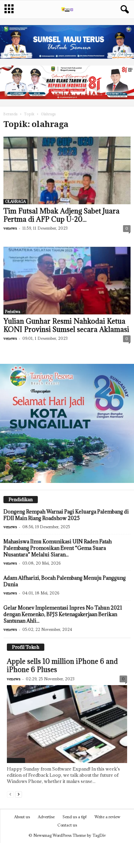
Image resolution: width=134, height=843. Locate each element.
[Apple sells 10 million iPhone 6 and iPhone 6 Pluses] (67, 724)
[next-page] (18, 794)
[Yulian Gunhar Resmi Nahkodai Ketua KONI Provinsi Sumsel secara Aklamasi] (67, 280)
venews (10, 228)
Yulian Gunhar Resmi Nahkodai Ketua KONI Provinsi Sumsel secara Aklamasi (66, 325)
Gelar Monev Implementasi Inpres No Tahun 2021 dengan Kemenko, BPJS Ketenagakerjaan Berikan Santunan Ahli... (62, 614)
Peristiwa (12, 311)
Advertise (46, 816)
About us (22, 816)
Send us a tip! (75, 816)
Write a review (107, 816)
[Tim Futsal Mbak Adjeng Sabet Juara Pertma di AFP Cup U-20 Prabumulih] (67, 170)
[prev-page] (10, 794)
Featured (16, 760)
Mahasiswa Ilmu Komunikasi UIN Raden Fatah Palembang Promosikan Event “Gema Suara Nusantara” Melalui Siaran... (57, 548)
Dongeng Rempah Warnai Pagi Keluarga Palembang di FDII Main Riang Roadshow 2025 (66, 514)
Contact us (67, 825)
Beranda (10, 114)
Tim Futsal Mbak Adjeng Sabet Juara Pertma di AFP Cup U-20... (61, 215)
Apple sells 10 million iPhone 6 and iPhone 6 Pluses (62, 665)
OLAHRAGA (15, 201)
